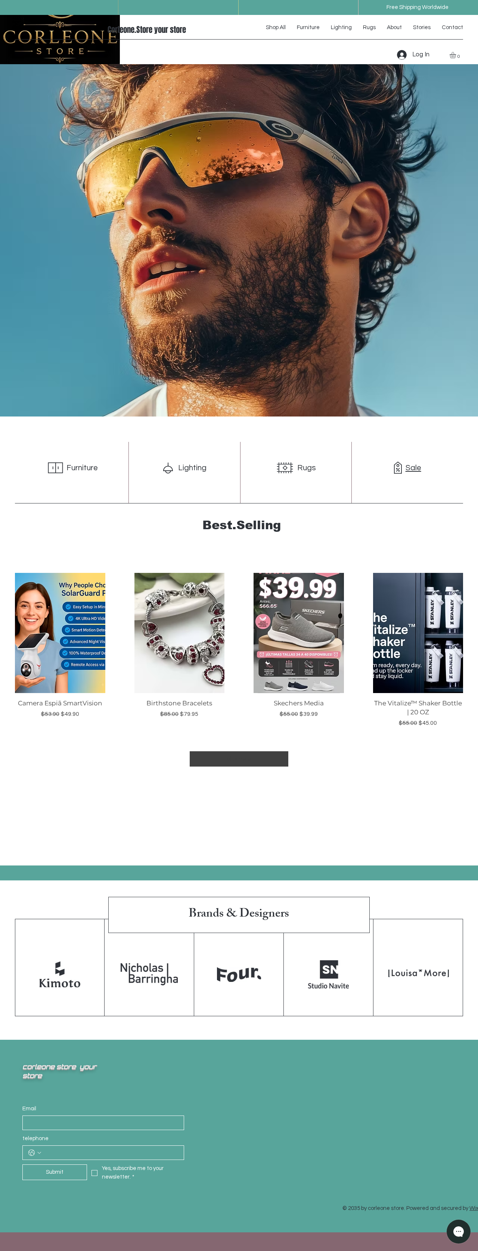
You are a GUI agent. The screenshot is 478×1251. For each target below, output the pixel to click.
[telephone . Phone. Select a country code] (34, 1152)
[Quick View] (60, 633)
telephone (35, 1138)
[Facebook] (89, 30)
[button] (456, 55)
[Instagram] (99, 30)
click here (239, 759)
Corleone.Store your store (147, 29)
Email (29, 1108)
